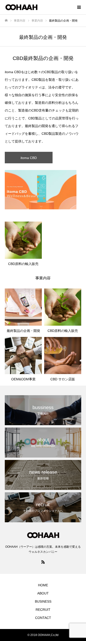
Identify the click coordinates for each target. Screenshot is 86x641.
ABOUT (43, 593)
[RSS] (43, 561)
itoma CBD (29, 158)
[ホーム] (6, 20)
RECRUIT (43, 610)
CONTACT (43, 618)
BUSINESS (43, 601)
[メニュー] (79, 7)
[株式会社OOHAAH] (38, 7)
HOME (43, 585)
